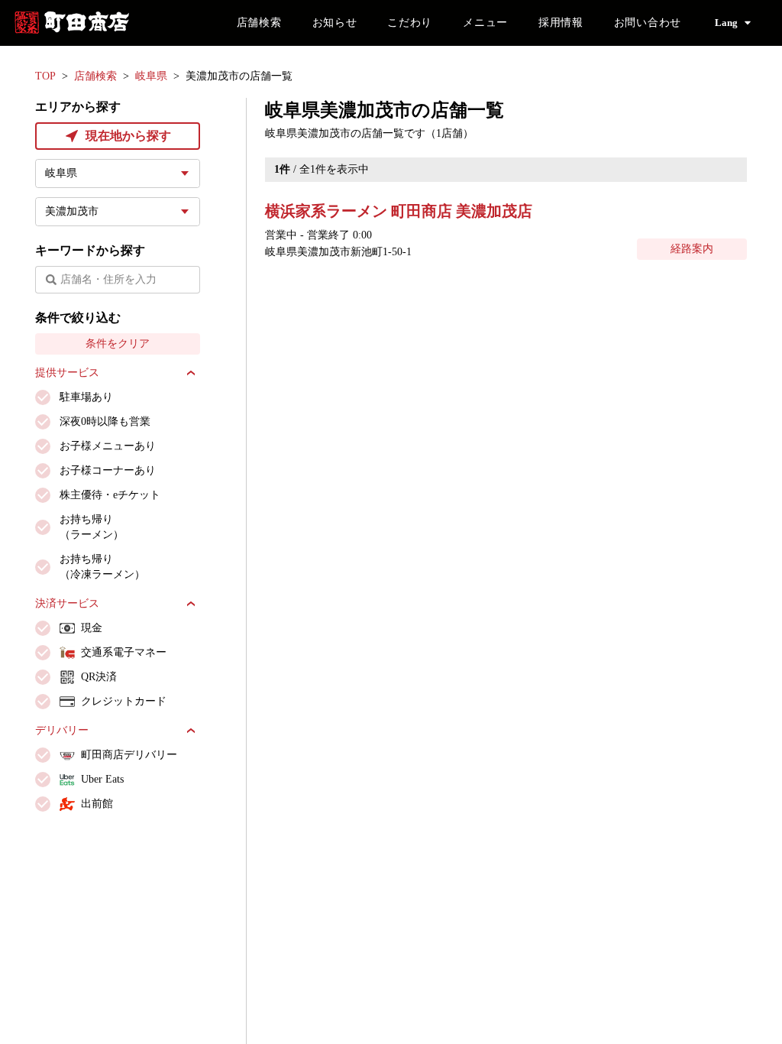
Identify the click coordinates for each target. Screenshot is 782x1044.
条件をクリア (118, 343)
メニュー (485, 22)
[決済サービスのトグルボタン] (191, 604)
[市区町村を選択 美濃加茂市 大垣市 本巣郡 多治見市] (117, 211)
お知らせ (334, 22)
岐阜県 (151, 76)
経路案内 (692, 249)
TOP (45, 76)
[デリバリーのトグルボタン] (191, 730)
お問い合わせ (647, 22)
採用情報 (560, 22)
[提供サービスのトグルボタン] (191, 373)
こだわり (409, 22)
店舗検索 (259, 22)
